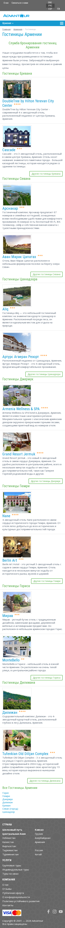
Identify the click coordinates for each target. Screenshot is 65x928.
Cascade (8, 150)
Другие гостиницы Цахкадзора (44, 374)
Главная (6, 29)
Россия (39, 850)
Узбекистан (8, 837)
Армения (17, 29)
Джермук (7, 799)
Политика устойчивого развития (20, 901)
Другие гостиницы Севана (46, 274)
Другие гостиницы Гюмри (46, 581)
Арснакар (10, 208)
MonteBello (11, 660)
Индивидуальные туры (15, 869)
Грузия (39, 833)
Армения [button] (7, 23)
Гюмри (6, 796)
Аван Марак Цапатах (19, 257)
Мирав (7, 616)
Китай (38, 854)
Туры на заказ (10, 873)
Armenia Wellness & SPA (21, 409)
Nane (6, 516)
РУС (50, 5)
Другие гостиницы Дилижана (45, 780)
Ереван (6, 805)
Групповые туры (11, 865)
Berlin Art (9, 560)
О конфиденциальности (16, 897)
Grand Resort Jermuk (18, 454)
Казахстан (8, 842)
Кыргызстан (9, 846)
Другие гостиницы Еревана (46, 173)
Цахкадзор (8, 811)
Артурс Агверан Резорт (20, 357)
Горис (5, 792)
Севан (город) (10, 808)
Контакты (7, 905)
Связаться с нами (20, 3)
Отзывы (7, 888)
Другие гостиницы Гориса (46, 677)
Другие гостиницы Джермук (45, 481)
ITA (58, 9)
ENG (50, 2)
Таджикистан (10, 850)
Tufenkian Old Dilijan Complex (25, 754)
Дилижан (9, 712)
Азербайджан (42, 837)
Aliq (5, 309)
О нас (6, 3)
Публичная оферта (13, 892)
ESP (50, 9)
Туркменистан (10, 854)
